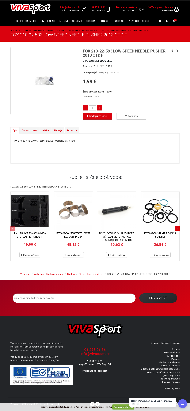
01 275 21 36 (95, 350)
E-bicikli (49, 21)
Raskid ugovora (172, 388)
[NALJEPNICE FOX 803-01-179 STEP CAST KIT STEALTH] (30, 211)
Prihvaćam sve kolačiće (123, 407)
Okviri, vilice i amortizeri (80, 30)
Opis (15, 130)
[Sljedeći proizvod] (177, 51)
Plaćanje (58, 130)
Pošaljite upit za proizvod (109, 73)
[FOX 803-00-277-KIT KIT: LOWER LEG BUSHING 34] (73, 211)
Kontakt (176, 343)
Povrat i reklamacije (170, 365)
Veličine (45, 130)
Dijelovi (63, 21)
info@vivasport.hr (95, 354)
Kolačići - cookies (171, 382)
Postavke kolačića (142, 407)
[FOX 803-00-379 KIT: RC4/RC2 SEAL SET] (160, 211)
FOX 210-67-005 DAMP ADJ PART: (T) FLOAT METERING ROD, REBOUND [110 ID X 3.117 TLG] (116, 236)
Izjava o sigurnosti (171, 375)
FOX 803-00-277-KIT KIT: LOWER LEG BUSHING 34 (73, 235)
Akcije (145, 21)
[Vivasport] (31, 8)
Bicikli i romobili (26, 21)
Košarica (132, 116)
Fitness (104, 21)
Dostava (176, 349)
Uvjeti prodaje (173, 355)
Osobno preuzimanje (169, 362)
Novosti (134, 21)
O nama (155, 343)
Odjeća (90, 21)
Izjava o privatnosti (170, 378)
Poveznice (72, 130)
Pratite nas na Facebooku (95, 371)
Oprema (77, 21)
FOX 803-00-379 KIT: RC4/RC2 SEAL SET (160, 235)
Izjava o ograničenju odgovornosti (163, 372)
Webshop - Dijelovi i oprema (38, 30)
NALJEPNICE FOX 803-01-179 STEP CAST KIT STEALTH (30, 235)
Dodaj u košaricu (98, 116)
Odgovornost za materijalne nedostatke (160, 369)
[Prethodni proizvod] (172, 51)
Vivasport (16, 30)
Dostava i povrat (29, 130)
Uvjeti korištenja (172, 352)
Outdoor (119, 21)
